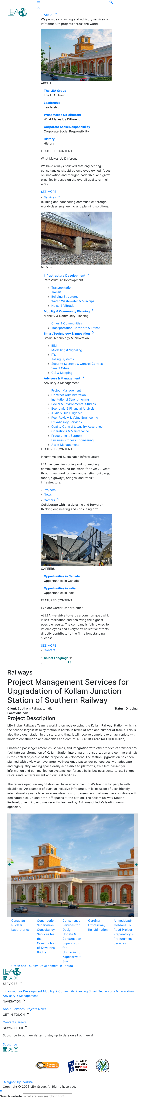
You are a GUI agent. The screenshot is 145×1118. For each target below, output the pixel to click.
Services (50, 197)
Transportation (61, 287)
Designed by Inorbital (18, 1082)
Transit (56, 292)
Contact (49, 650)
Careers (50, 500)
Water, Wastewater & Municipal (73, 301)
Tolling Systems (62, 359)
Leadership (52, 103)
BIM (54, 345)
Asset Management (65, 445)
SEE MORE (48, 191)
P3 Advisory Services (66, 422)
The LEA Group (55, 91)
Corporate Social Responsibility (67, 127)
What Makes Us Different (62, 115)
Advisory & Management (62, 378)
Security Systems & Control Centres (77, 364)
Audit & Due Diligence (67, 413)
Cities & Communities (66, 323)
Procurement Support (66, 435)
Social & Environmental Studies (73, 404)
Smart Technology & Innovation (67, 333)
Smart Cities (60, 368)
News (48, 494)
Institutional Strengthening (70, 399)
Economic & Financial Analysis (72, 408)
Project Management (66, 390)
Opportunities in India (60, 588)
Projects (50, 490)
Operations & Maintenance (70, 431)
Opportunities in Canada (62, 576)
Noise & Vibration (63, 305)
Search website (11, 1096)
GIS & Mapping (61, 373)
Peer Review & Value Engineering (74, 417)
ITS (53, 354)
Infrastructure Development (65, 275)
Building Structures (64, 296)
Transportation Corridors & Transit (75, 328)
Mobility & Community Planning (67, 311)
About (48, 15)
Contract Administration (68, 395)
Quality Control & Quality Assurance (77, 426)
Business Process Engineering (72, 440)
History (49, 139)
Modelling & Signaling (66, 350)
